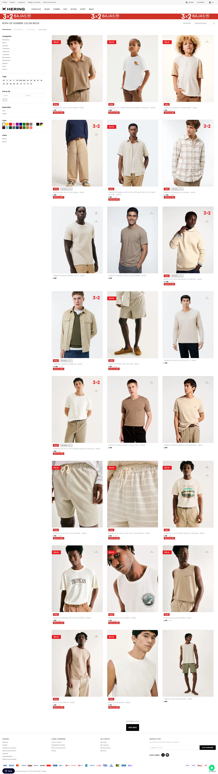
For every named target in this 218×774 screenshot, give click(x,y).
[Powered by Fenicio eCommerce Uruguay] (212, 771)
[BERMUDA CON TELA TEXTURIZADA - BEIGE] (77, 494)
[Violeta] (17, 124)
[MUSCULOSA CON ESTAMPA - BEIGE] (132, 578)
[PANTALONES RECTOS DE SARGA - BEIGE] (77, 153)
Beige (30, 29)
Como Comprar (56, 742)
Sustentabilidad (7, 756)
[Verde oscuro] (10, 127)
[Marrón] (27, 124)
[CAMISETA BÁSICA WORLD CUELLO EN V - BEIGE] (132, 409)
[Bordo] (20, 127)
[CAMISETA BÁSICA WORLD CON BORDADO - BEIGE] (188, 409)
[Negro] (37, 124)
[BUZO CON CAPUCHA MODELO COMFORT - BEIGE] (188, 240)
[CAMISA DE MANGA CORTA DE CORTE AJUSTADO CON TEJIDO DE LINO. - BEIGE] (132, 153)
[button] (190, 2)
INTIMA (74, 9)
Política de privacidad (9, 759)
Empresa (5, 742)
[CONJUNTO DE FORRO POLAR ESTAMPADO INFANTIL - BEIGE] (132, 68)
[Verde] (24, 124)
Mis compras (104, 745)
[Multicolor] (41, 124)
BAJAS (91, 9)
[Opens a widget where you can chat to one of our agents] (8, 771)
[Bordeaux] (3, 127)
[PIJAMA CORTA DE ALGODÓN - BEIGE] (188, 663)
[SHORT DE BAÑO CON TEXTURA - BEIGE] (132, 324)
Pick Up (53, 751)
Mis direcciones (105, 748)
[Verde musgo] (24, 127)
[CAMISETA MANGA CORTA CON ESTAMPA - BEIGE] (132, 240)
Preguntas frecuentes (58, 745)
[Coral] (31, 127)
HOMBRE (56, 9)
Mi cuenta (103, 742)
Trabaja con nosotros (33, 2)
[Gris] (31, 124)
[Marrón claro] (27, 127)
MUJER (47, 9)
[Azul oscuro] (17, 127)
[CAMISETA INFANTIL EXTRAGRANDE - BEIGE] (188, 68)
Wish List (103, 751)
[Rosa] (13, 124)
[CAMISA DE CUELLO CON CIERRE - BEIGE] (77, 68)
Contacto (12, 2)
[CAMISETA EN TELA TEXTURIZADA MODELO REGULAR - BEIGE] (77, 409)
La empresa (21, 2)
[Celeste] (7, 127)
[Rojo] (10, 124)
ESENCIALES (36, 9)
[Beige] (3, 124)
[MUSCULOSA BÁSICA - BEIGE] (77, 663)
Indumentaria (18, 29)
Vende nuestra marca (49, 2)
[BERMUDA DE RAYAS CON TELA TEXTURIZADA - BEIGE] (132, 494)
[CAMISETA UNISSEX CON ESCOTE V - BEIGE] (188, 324)
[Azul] (20, 124)
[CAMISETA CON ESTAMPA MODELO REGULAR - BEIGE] (188, 494)
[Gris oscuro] (13, 127)
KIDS (65, 9)
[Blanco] (34, 124)
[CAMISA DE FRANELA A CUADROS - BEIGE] (188, 153)
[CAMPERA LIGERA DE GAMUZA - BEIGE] (77, 324)
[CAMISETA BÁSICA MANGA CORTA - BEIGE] (77, 240)
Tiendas (4, 2)
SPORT (83, 9)
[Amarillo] (7, 124)
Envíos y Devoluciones (58, 748)
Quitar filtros (42, 29)
